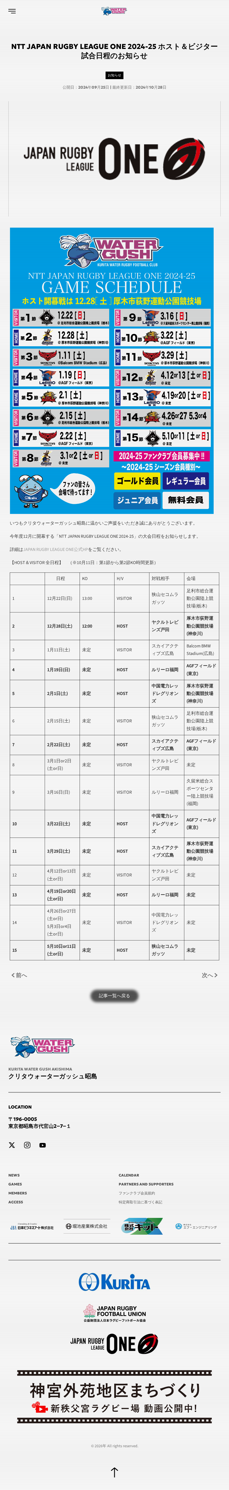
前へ (21, 975)
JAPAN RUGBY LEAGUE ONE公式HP (55, 549)
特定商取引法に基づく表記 (140, 1202)
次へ (207, 975)
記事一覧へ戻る (114, 996)
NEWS (14, 1175)
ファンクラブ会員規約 (137, 1193)
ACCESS (15, 1202)
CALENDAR (129, 1175)
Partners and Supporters (146, 1184)
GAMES (15, 1184)
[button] (12, 11)
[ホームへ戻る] (114, 11)
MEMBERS (17, 1193)
